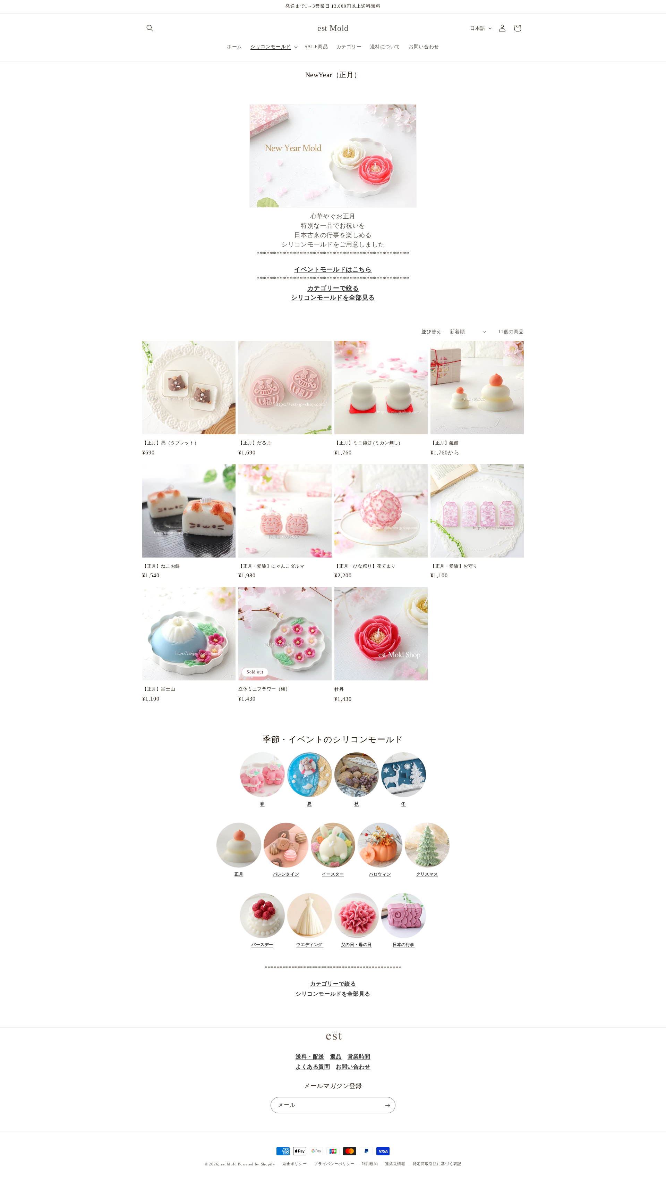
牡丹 (339, 689)
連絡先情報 (395, 1164)
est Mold (229, 1164)
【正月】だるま (254, 442)
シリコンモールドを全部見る (333, 297)
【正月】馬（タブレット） (170, 442)
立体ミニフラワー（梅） (264, 689)
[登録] (387, 1105)
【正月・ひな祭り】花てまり (365, 566)
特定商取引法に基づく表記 (437, 1164)
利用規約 (370, 1164)
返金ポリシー (294, 1164)
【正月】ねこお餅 (161, 566)
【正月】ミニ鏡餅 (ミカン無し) (367, 442)
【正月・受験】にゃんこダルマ (271, 566)
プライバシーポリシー (334, 1164)
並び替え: (432, 331)
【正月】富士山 (158, 689)
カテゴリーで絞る (333, 288)
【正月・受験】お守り (454, 566)
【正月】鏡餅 (444, 442)
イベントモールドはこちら (333, 269)
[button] (149, 28)
